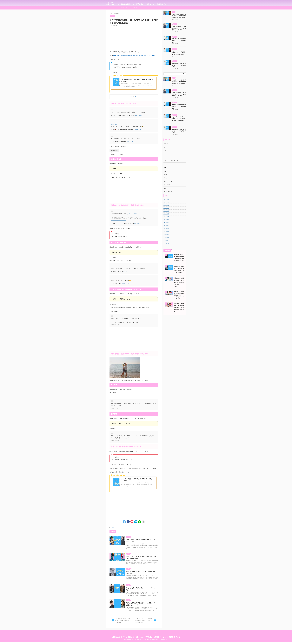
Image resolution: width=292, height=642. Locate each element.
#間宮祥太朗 (114, 124)
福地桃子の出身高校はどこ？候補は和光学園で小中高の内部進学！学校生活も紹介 (179, 307)
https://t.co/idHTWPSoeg (132, 214)
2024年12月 (166, 199)
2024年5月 (166, 219)
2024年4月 (166, 222)
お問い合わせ (136, 8)
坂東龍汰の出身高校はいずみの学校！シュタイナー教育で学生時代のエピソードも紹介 (179, 282)
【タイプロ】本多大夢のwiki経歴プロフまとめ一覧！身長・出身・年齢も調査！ (179, 52)
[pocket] (131, 521)
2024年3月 (166, 225)
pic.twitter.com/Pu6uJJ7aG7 (118, 220)
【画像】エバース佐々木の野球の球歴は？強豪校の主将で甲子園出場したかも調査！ (179, 15)
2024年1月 (166, 231)
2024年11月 (166, 202)
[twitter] (124, 521)
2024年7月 (166, 214)
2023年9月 (166, 243)
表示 (136, 96)
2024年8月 (166, 211)
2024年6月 (166, 217)
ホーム (111, 8)
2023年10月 (166, 240)
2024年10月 (166, 205)
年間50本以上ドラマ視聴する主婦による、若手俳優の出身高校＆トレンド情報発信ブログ (137, 4)
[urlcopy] (143, 521)
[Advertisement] (133, 38)
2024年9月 (166, 208)
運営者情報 (155, 632)
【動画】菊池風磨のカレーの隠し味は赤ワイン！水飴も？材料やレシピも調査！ (179, 28)
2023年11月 (166, 237)
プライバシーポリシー (139, 632)
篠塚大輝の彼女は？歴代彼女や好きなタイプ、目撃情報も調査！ (179, 40)
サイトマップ (148, 632)
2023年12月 (166, 234)
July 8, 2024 (138, 115)
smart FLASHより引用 (116, 324)
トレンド (113, 527)
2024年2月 (166, 228)
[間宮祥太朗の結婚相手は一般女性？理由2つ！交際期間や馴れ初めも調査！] (135, 521)
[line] (139, 521)
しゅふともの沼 (146, 634)
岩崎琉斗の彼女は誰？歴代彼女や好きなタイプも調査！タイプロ (179, 65)
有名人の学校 (124, 8)
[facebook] (128, 521)
